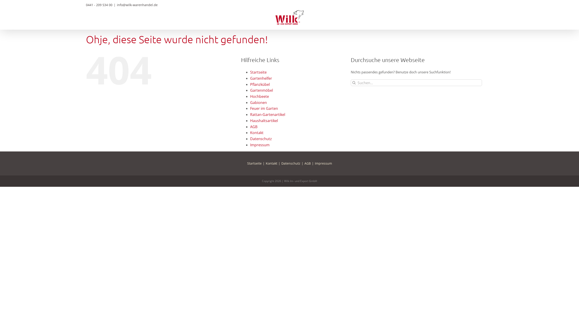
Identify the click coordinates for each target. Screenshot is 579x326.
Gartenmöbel (261, 90)
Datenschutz (261, 138)
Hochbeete (259, 96)
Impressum (260, 144)
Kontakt (256, 132)
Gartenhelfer (261, 78)
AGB (253, 126)
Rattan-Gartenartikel (267, 114)
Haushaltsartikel (264, 120)
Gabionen (258, 102)
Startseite (258, 72)
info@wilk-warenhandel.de (137, 5)
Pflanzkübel (260, 84)
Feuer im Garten (264, 108)
